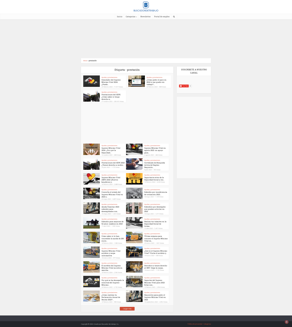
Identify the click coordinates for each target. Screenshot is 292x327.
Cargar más (127, 309)
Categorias (130, 16)
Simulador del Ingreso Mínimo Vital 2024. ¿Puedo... (111, 82)
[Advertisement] (146, 39)
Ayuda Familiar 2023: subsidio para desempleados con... (110, 209)
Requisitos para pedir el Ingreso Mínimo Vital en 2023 (155, 297)
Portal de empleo (161, 16)
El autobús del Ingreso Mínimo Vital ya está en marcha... (112, 267)
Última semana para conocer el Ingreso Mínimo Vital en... (156, 238)
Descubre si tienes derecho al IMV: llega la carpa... (155, 266)
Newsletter (145, 16)
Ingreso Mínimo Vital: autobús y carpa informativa (111, 253)
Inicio (119, 16)
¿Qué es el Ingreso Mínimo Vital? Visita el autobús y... (155, 252)
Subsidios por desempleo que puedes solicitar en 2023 (155, 209)
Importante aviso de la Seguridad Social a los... (154, 178)
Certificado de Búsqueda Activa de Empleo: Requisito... (154, 165)
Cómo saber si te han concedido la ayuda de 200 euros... (113, 238)
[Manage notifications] (286, 322)
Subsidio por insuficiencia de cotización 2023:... (155, 193)
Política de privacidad (195, 324)
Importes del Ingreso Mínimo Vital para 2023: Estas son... (154, 282)
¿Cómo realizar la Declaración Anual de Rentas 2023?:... (111, 297)
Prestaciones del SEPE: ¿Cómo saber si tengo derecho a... (111, 96)
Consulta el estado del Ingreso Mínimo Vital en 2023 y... (112, 194)
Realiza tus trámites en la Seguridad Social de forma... (155, 223)
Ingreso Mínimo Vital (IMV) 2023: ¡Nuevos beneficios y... (111, 179)
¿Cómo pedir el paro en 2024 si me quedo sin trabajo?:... (156, 82)
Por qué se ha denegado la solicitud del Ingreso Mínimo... (113, 282)
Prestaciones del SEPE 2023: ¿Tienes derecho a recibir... (113, 164)
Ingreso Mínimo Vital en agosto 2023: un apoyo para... (155, 150)
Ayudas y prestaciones (109, 77)
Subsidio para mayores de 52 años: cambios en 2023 (113, 222)
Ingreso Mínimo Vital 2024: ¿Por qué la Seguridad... (111, 150)
